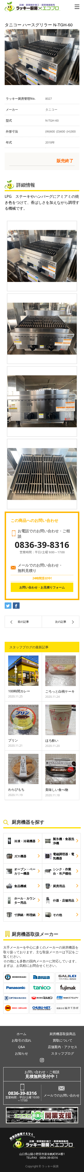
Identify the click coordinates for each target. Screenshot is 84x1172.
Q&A (21, 1047)
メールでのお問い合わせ (62, 1095)
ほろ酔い (51, 740)
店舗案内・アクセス (62, 1047)
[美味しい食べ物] (60, 769)
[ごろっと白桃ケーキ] (60, 671)
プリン (13, 740)
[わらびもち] (23, 769)
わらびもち (16, 789)
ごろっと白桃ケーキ (60, 691)
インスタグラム (42, 1060)
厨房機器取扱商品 (62, 1034)
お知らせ (21, 1053)
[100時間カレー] (23, 671)
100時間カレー (19, 691)
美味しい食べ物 (56, 789)
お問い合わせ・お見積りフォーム (42, 587)
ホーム (21, 1034)
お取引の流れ (21, 1040)
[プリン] (23, 720)
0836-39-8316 (22, 1093)
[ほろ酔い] (60, 720)
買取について (62, 1040)
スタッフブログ (62, 1053)
